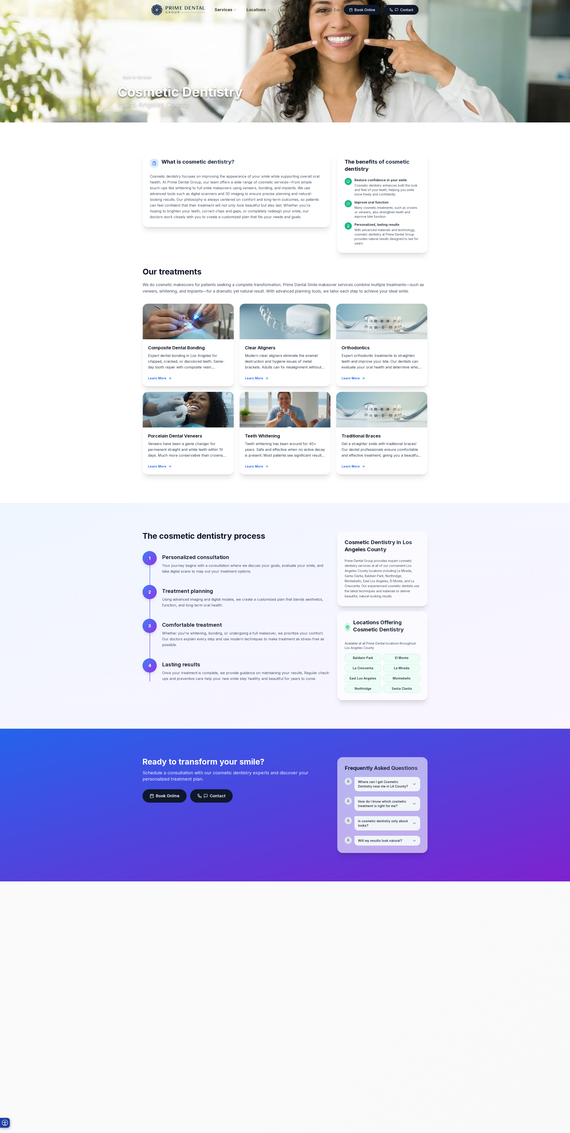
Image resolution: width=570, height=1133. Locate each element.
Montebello (402, 678)
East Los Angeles (363, 678)
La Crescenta (363, 668)
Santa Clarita (402, 688)
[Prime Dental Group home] (178, 9)
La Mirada (401, 668)
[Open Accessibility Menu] (5, 1123)
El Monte (402, 658)
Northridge (363, 688)
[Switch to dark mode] (319, 9)
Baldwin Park (363, 658)
